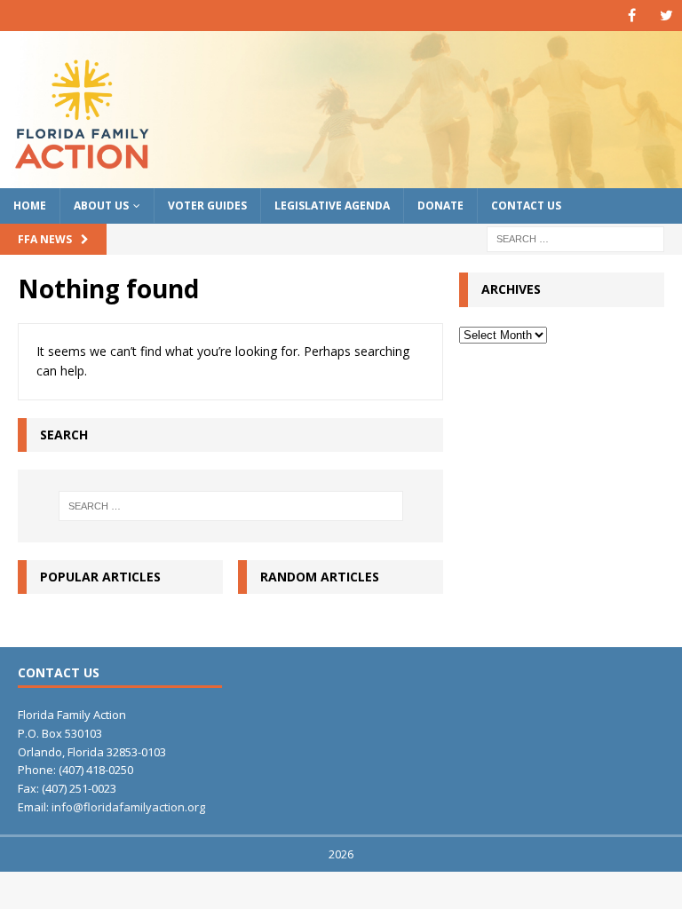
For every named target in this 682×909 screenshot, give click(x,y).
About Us (101, 205)
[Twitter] (666, 15)
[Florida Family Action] (341, 178)
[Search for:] (575, 238)
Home (29, 205)
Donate (440, 205)
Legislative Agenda (332, 205)
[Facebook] (631, 15)
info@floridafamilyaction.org (128, 807)
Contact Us (526, 205)
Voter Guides (207, 205)
